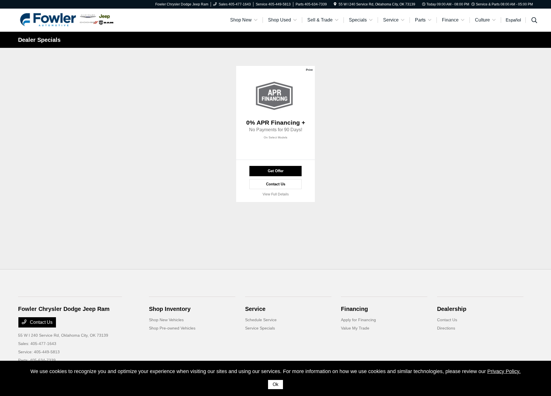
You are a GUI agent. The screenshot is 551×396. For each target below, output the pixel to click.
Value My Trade (355, 328)
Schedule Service (261, 319)
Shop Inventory (170, 309)
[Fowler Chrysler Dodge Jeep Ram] (67, 19)
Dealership (451, 309)
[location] (335, 4)
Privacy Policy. (504, 371)
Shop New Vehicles (166, 319)
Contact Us (275, 184)
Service (255, 309)
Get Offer (276, 171)
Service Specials (260, 328)
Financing (354, 309)
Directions (446, 328)
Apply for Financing (358, 319)
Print (309, 69)
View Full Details (276, 194)
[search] (534, 21)
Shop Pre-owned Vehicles (172, 328)
